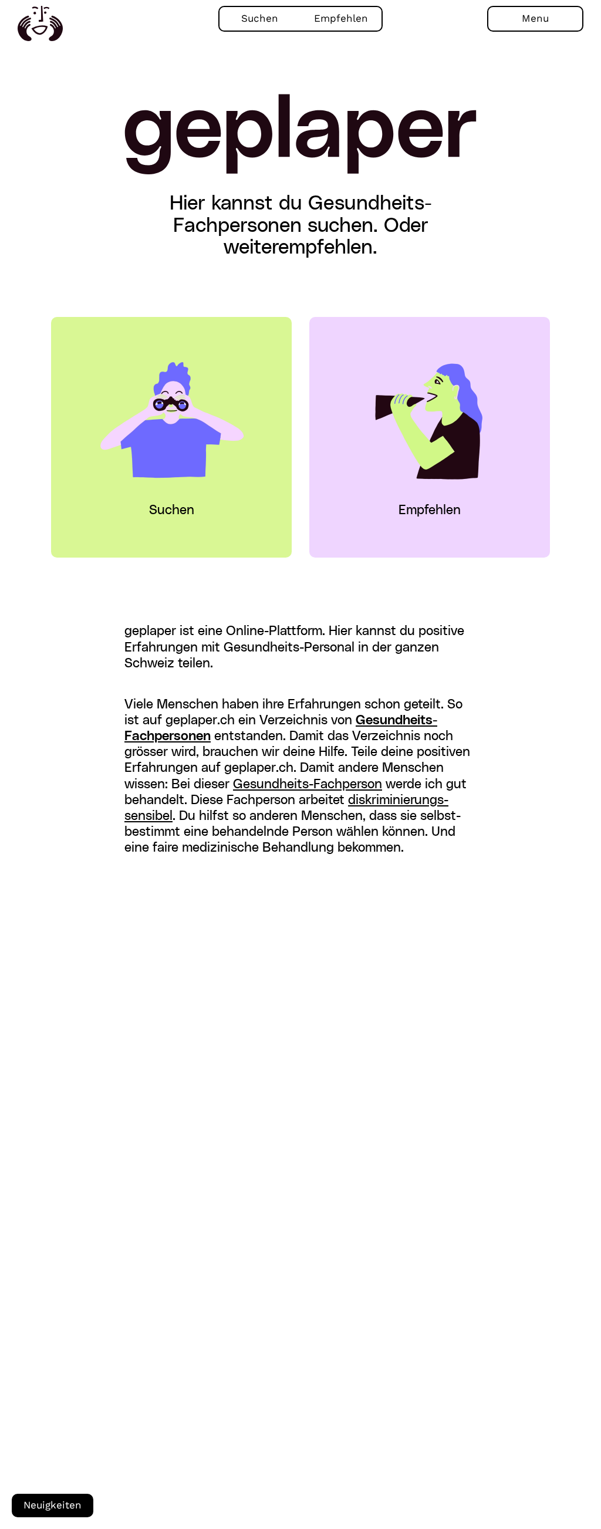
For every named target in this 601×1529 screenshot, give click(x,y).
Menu (535, 18)
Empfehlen (341, 18)
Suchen (259, 18)
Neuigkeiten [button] (52, 1505)
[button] (171, 416)
